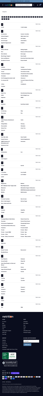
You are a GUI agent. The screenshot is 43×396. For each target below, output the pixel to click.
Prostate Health (24, 227)
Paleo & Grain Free (25, 219)
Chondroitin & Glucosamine (27, 73)
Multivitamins (24, 192)
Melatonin (3, 187)
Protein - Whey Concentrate (7, 236)
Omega (2, 212)
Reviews (4, 327)
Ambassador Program (6, 330)
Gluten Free (3, 128)
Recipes (3, 325)
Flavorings (3, 113)
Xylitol (2, 300)
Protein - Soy (24, 234)
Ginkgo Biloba (4, 123)
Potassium (23, 225)
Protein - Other (4, 234)
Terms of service (10, 384)
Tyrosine (23, 280)
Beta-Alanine (4, 53)
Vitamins (3, 293)
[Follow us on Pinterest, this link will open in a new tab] (7, 373)
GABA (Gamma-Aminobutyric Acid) (7, 120)
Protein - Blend (24, 229)
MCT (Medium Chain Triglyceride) (8, 185)
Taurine (22, 278)
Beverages (23, 53)
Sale (24, 328)
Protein (2, 229)
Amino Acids (4, 38)
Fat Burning (3, 111)
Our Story (4, 321)
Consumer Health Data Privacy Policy (9, 349)
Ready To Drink (4, 250)
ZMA (22, 307)
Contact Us (4, 343)
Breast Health (24, 60)
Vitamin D (3, 291)
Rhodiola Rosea (4, 252)
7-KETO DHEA (24, 27)
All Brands (25, 321)
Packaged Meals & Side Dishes (8, 219)
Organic (22, 212)
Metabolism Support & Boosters (28, 187)
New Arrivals (23, 199)
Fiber (22, 111)
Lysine (2, 176)
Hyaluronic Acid (4, 145)
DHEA (2, 95)
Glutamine (23, 126)
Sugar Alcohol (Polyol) (6, 269)
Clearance (23, 78)
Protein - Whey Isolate (26, 236)
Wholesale (4, 347)
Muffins (3, 192)
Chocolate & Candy (25, 71)
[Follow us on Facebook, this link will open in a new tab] (3, 373)
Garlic (22, 119)
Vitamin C (23, 289)
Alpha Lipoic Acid (24, 36)
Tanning (3, 278)
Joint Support (4, 158)
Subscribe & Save (27, 330)
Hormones (23, 141)
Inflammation (4, 152)
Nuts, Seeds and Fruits (6, 203)
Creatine (3, 86)
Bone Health (23, 56)
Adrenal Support (5, 36)
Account (4, 342)
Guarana (3, 130)
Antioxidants (23, 40)
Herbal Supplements (25, 139)
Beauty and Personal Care (26, 51)
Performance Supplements (7, 223)
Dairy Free (3, 93)
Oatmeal (3, 210)
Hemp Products (4, 139)
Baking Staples (24, 49)
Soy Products (4, 267)
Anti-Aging (23, 38)
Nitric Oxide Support (5, 201)
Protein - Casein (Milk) (6, 232)
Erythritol (3, 104)
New (24, 325)
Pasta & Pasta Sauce (25, 221)
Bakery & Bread (4, 49)
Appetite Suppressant (6, 42)
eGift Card (4, 332)
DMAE (22, 97)
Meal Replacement (25, 185)
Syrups (22, 271)
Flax (22, 113)
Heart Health (23, 137)
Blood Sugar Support (5, 56)
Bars (2, 51)
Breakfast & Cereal (5, 60)
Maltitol (22, 183)
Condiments (23, 84)
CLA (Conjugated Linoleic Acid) (8, 78)
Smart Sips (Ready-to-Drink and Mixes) (8, 264)
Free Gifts (4, 334)
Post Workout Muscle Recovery (8, 225)
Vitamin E (23, 291)
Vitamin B (3, 289)
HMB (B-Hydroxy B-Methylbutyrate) (5, 142)
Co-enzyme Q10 (4, 80)
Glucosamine (4, 126)
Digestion (3, 97)
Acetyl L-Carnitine (25, 34)
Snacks (22, 263)
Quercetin (3, 243)
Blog (3, 323)
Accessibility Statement (17, 384)
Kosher (2, 165)
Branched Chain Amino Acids (27, 58)
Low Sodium (23, 174)
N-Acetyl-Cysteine (5, 199)
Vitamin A (23, 287)
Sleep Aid (23, 261)
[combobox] (23, 5)
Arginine (22, 42)
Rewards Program (27, 332)
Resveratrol (23, 250)
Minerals (3, 190)
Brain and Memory (5, 58)
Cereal (2, 71)
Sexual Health (4, 261)
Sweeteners (4, 271)
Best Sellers (25, 323)
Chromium (3, 75)
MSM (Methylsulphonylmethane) (28, 190)
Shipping (4, 340)
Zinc (2, 307)
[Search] (33, 5)
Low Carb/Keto (4, 174)
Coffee (2, 84)
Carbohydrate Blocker (6, 69)
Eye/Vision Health (25, 104)
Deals (24, 327)
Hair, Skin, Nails (4, 137)
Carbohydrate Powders (26, 69)
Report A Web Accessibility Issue (10, 365)
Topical (2, 280)
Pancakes (3, 221)
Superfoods (23, 269)
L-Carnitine (3, 172)
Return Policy (5, 345)
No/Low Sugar (24, 201)
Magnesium (3, 183)
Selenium (23, 259)
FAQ (3, 328)
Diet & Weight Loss (25, 95)
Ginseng (22, 123)
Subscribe (27, 344)
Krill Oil (22, 165)
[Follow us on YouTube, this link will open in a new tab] (9, 373)
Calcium (22, 67)
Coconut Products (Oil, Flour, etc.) (27, 81)
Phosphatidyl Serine (25, 223)
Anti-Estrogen (4, 40)
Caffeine (3, 67)
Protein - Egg (23, 232)
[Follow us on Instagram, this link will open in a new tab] (5, 373)
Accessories (4, 34)
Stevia (22, 267)
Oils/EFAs (23, 210)
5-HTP (2, 27)
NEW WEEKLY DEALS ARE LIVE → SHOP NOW (20, 1)
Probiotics (3, 227)
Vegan (2, 287)
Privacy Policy (4, 384)
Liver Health (23, 172)
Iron (21, 152)
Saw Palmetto (4, 259)
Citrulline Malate (24, 75)
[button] (37, 5)
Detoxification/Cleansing (26, 93)
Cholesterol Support (5, 73)
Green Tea (23, 128)
